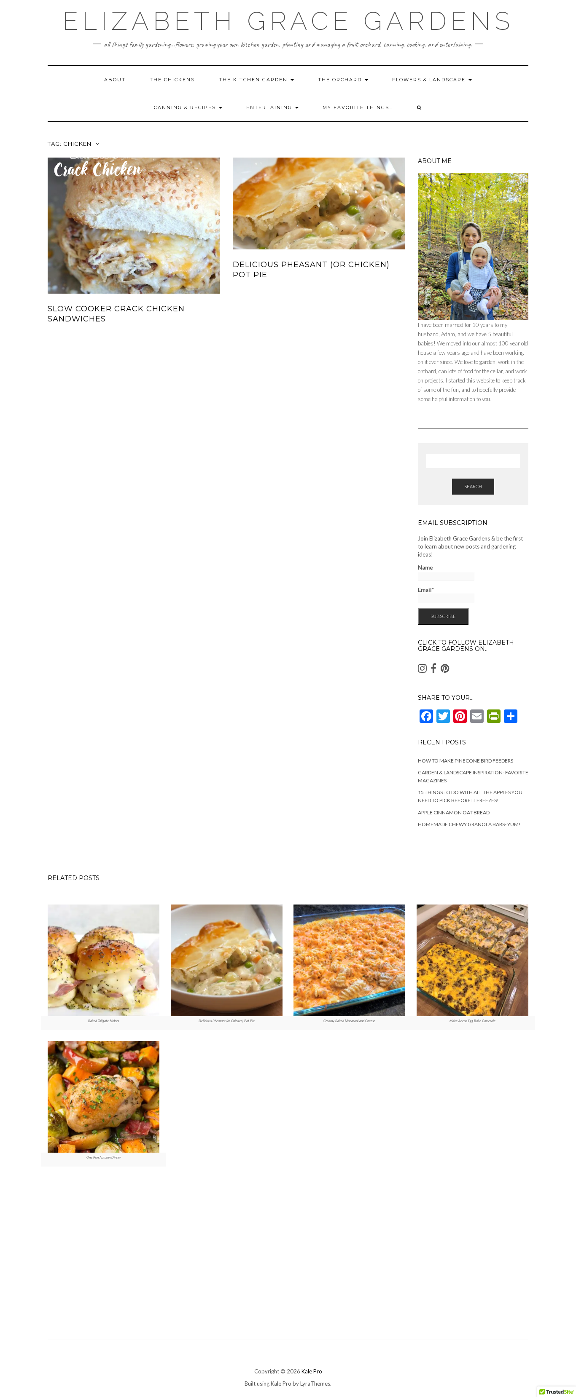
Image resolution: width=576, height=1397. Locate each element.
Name (425, 567)
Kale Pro (311, 1371)
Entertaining (270, 107)
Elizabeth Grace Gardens (288, 21)
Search (473, 486)
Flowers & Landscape (430, 80)
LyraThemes (315, 1383)
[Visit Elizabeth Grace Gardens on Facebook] (433, 670)
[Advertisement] (288, 1251)
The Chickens (172, 80)
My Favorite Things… (358, 107)
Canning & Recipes (186, 107)
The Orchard (341, 80)
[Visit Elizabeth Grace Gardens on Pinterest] (445, 670)
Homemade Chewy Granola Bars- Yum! (469, 824)
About (115, 80)
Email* (426, 589)
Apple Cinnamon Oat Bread (454, 812)
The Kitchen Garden (254, 80)
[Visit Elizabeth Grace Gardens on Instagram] (422, 670)
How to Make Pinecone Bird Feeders (465, 760)
